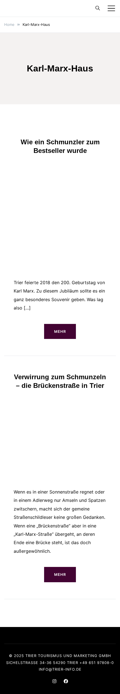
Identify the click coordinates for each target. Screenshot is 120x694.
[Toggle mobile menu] (111, 8)
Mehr (60, 331)
